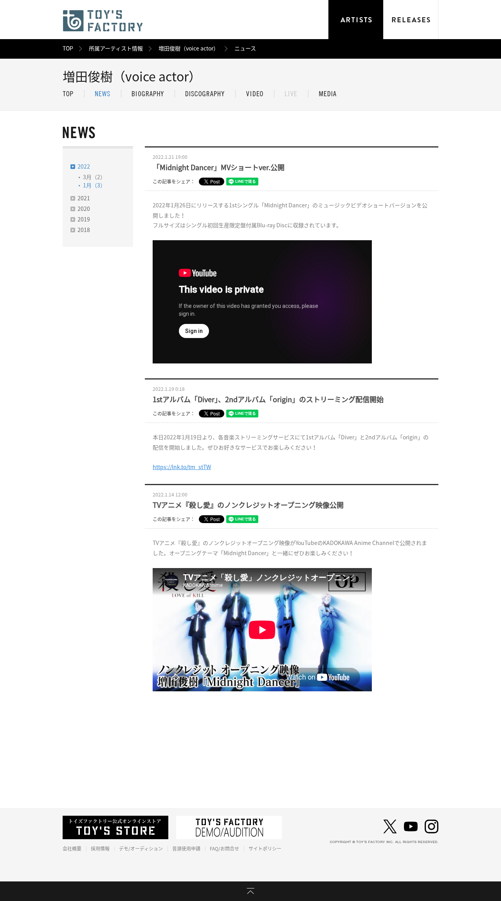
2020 (83, 209)
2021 (83, 198)
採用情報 (100, 848)
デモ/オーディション (141, 848)
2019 (83, 219)
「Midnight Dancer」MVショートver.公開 (219, 167)
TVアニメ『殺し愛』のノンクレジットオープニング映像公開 (248, 505)
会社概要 (72, 848)
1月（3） (94, 185)
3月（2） (94, 177)
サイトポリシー (265, 848)
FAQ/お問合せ (224, 848)
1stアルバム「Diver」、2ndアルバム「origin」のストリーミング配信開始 (268, 399)
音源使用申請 (186, 848)
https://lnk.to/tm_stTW (182, 467)
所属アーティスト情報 (116, 48)
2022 (83, 166)
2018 (83, 230)
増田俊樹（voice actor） (189, 48)
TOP (68, 48)
